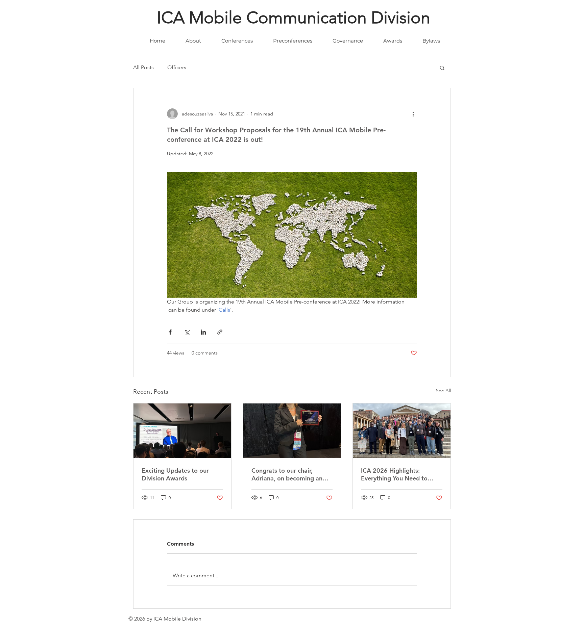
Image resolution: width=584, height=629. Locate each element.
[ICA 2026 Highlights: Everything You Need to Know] (402, 430)
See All (443, 391)
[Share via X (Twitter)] (187, 332)
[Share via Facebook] (170, 332)
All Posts (143, 67)
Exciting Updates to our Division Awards (175, 474)
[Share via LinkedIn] (203, 332)
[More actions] (413, 114)
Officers (176, 67)
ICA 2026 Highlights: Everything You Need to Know (394, 474)
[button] (442, 67)
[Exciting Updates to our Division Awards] (182, 430)
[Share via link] (220, 332)
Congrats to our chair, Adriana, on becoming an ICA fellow (286, 474)
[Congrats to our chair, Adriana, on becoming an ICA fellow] (292, 430)
